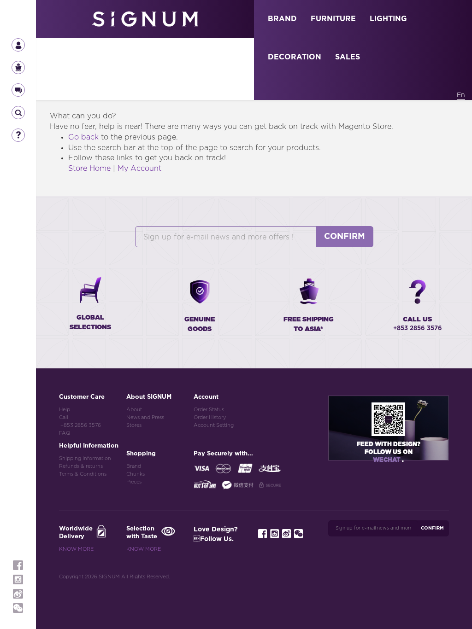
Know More (76, 549)
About (134, 409)
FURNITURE (333, 19)
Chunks (135, 474)
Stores (134, 425)
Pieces (134, 481)
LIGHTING (388, 19)
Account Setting (214, 425)
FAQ (64, 433)
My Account (139, 168)
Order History (210, 417)
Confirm (344, 237)
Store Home (89, 168)
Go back (83, 137)
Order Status (209, 409)
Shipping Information (85, 458)
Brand (133, 466)
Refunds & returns (81, 466)
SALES (347, 57)
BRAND (282, 19)
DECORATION (294, 57)
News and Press (145, 417)
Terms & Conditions (82, 474)
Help (64, 409)
